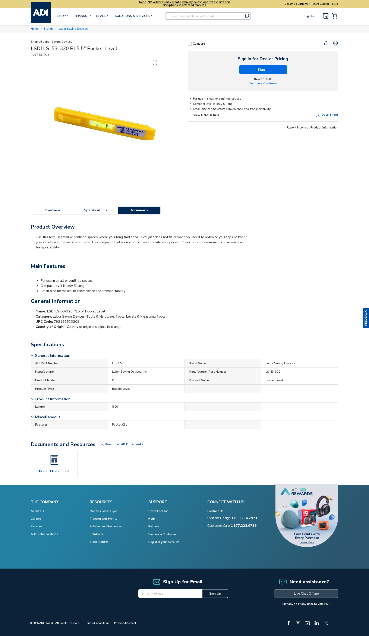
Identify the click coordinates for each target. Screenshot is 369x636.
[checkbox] (190, 44)
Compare (199, 44)
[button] (366, 318)
